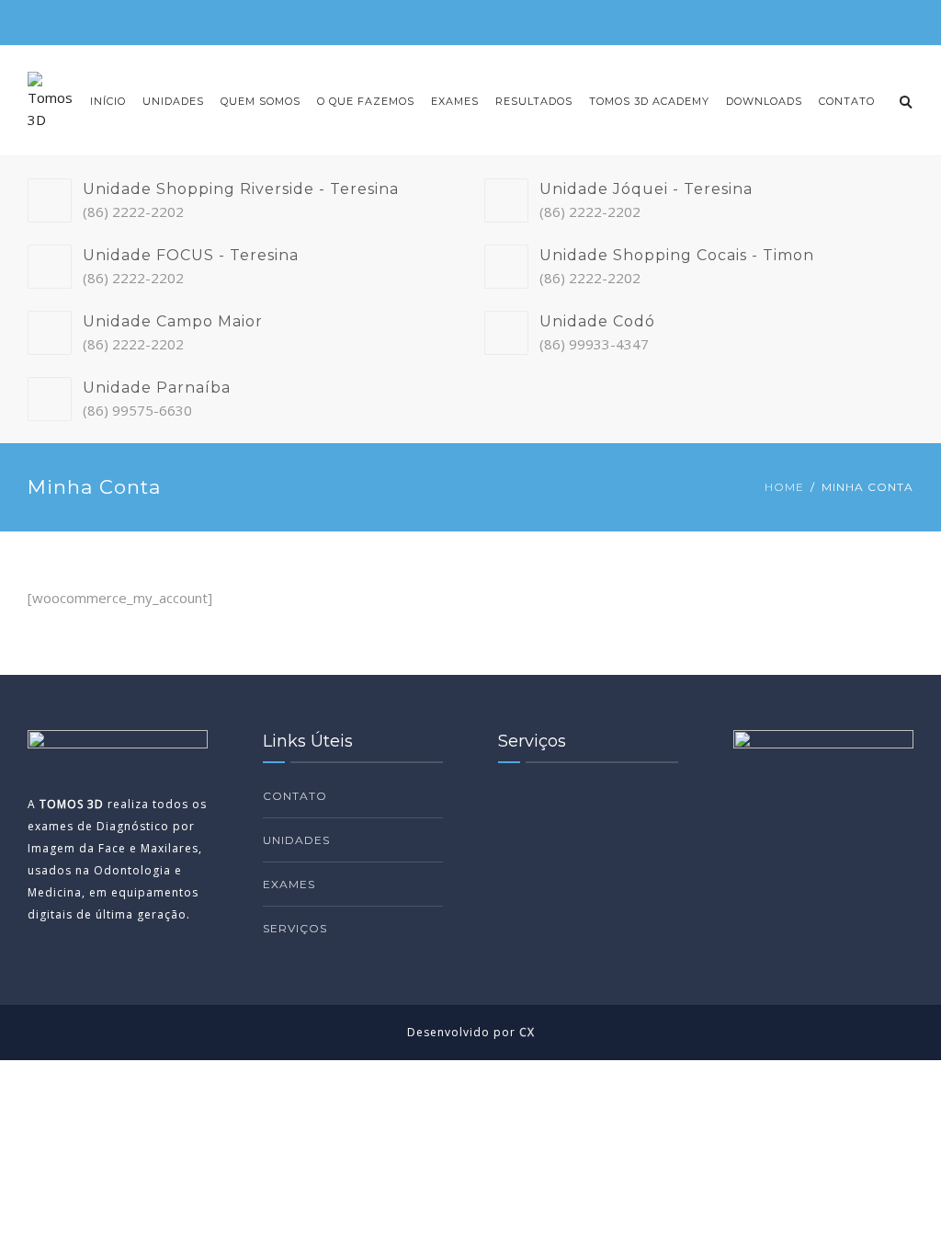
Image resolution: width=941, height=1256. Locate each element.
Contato (847, 101)
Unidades (173, 101)
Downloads (764, 101)
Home (784, 487)
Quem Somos (260, 101)
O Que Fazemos (365, 101)
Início (108, 101)
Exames (455, 101)
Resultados (534, 101)
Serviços (295, 928)
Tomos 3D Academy (649, 101)
